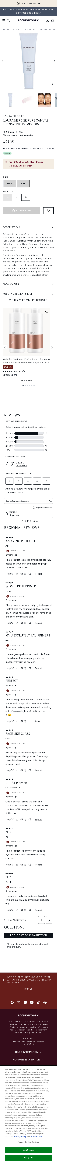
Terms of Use (36, 1136)
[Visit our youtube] (32, 1002)
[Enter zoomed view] (52, 84)
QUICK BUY (26, 380)
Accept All (28, 1158)
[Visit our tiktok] (38, 1002)
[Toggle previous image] (2, 61)
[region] (28, 1114)
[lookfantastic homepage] (28, 20)
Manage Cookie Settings (28, 1142)
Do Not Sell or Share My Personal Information (28, 1043)
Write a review (10, 135)
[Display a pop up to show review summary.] (24, 371)
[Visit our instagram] (25, 1002)
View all (50, 148)
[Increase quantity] (25, 197)
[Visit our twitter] (18, 1002)
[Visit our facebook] (12, 1002)
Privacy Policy (20, 1136)
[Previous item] (5, 347)
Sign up (28, 989)
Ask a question (26, 135)
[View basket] (52, 20)
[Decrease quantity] (7, 197)
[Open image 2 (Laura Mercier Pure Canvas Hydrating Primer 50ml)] (27, 100)
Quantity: (9, 191)
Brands (15, 29)
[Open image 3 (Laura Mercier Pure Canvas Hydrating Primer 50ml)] (44, 100)
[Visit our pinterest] (45, 1002)
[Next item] (52, 347)
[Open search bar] (8, 20)
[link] (47, 20)
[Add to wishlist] (48, 210)
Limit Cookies (28, 1150)
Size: (6, 177)
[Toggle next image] (55, 61)
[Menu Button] (3, 20)
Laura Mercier (29, 29)
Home (6, 29)
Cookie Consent (28, 1038)
